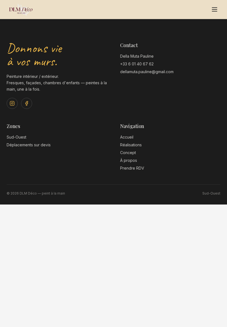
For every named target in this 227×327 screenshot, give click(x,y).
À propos (128, 160)
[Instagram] (12, 103)
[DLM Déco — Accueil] (21, 9)
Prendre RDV (132, 168)
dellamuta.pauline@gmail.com (147, 71)
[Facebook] (26, 103)
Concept (128, 152)
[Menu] (214, 9)
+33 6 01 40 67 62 (137, 64)
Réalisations (131, 144)
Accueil (126, 137)
